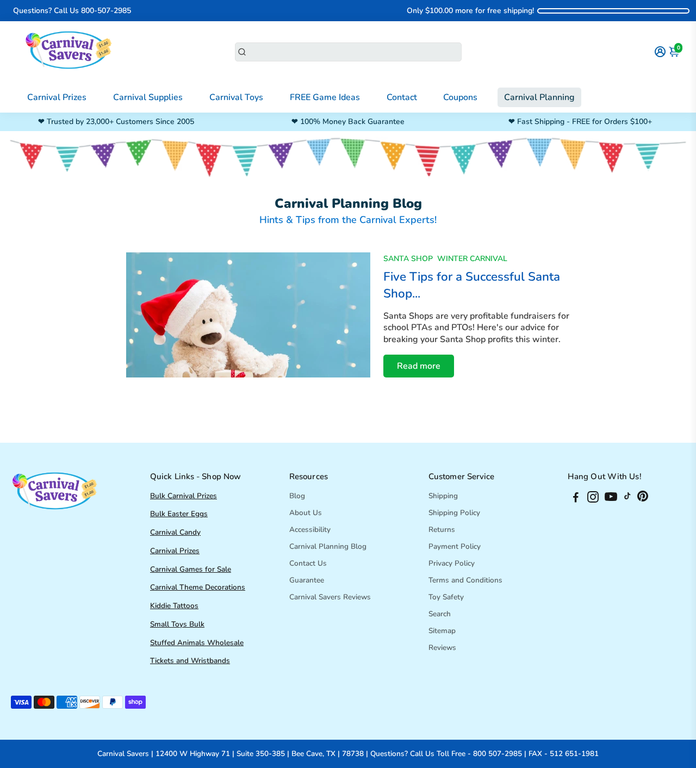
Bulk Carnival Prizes (183, 496)
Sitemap (442, 630)
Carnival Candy (175, 532)
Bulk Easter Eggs (179, 514)
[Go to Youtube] (611, 498)
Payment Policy (454, 546)
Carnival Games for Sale (190, 569)
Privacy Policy (451, 563)
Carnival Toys (236, 97)
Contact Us (308, 563)
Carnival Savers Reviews (330, 597)
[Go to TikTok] (627, 498)
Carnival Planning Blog (327, 546)
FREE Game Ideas (325, 97)
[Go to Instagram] (593, 498)
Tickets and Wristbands (190, 660)
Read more (418, 366)
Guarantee (306, 580)
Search (439, 614)
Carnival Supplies (148, 97)
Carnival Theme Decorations (197, 587)
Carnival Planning (539, 97)
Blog (297, 496)
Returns (441, 529)
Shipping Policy (454, 512)
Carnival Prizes (56, 97)
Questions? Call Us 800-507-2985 (72, 10)
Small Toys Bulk (177, 624)
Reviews (442, 647)
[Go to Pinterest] (642, 498)
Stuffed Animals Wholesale (197, 642)
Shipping (443, 496)
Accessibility (310, 529)
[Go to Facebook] (576, 498)
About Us (305, 512)
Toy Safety (446, 597)
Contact (402, 97)
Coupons (460, 97)
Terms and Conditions (465, 580)
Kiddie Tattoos (174, 605)
